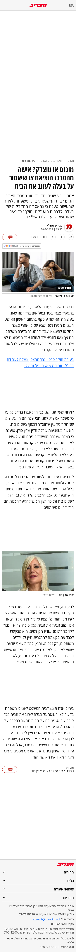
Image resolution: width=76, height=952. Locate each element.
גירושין (70, 771)
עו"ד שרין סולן (39, 771)
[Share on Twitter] (53, 237)
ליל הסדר (57, 771)
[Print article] (35, 237)
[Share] (71, 237)
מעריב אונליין (54, 225)
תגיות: (70, 767)
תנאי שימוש (67, 947)
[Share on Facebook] (62, 237)
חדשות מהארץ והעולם (52, 160)
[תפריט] (72, 5)
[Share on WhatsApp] (44, 237)
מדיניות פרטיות (48, 947)
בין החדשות (28, 160)
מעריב (71, 160)
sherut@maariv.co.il (46, 919)
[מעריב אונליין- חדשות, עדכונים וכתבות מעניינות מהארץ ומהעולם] (38, 5)
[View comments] (9, 237)
